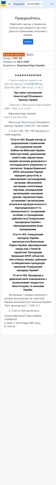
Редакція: (18, 3)
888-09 (30, 125)
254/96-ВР (32, 83)
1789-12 (33, 305)
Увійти (28, 41)
